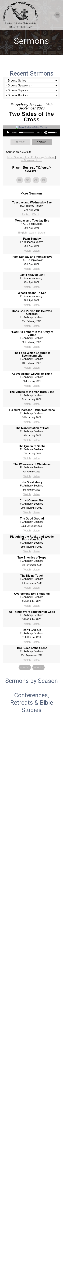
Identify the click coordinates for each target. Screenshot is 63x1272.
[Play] (8, 132)
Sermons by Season (31, 680)
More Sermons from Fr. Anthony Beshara (31, 157)
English (26, 214)
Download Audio (33, 160)
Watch (22, 141)
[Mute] (45, 132)
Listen (43, 141)
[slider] (26, 132)
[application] (31, 132)
